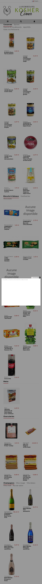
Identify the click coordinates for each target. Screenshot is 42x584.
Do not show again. (36, 277)
